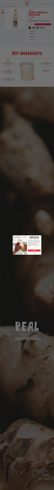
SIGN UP (34, 250)
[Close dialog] (40, 236)
